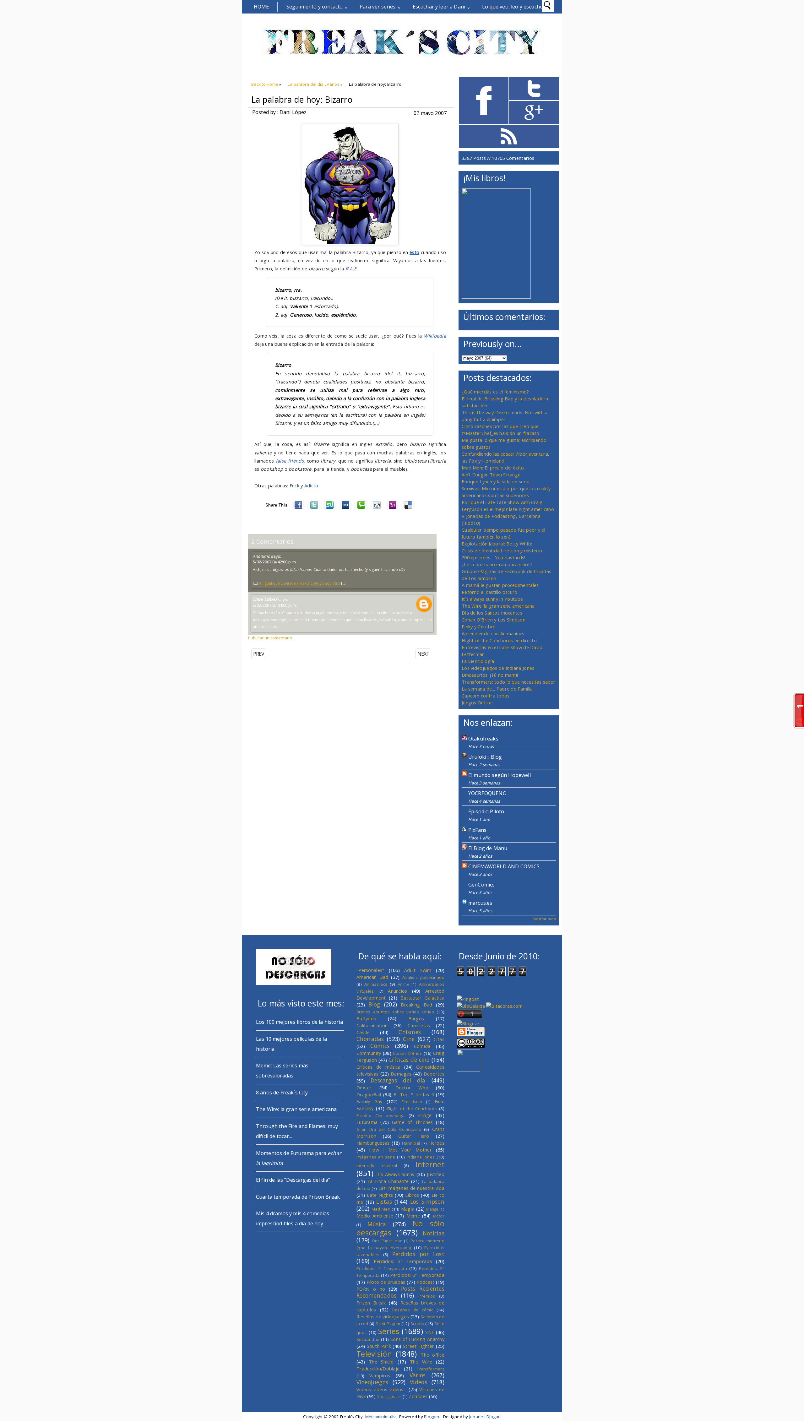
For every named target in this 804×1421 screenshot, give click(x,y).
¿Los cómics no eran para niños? (497, 564)
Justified (435, 1174)
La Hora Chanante (388, 1181)
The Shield (381, 1362)
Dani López (265, 599)
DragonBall (368, 1094)
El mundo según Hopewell (499, 775)
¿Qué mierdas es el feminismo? (495, 391)
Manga (432, 1209)
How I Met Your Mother (400, 1150)
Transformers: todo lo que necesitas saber (508, 682)
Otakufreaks (483, 738)
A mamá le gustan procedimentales (500, 585)
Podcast (425, 1282)
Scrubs (417, 1323)
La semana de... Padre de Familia (497, 689)
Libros (412, 1195)
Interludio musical (376, 1166)
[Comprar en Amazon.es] (496, 297)
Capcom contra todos (486, 695)
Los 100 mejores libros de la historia (299, 1021)
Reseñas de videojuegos (382, 1316)
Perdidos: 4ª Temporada (381, 1268)
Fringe (425, 1115)
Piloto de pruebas (386, 1282)
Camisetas (419, 1025)
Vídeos (418, 1382)
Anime (403, 984)
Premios (427, 1296)
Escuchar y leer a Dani (439, 6)
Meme (413, 1215)
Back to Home (264, 84)
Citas (439, 1039)
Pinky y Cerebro (479, 626)
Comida (422, 1046)
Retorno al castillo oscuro (490, 592)
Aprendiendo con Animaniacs (493, 633)
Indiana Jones (421, 1157)
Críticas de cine (409, 1059)
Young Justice (389, 1396)
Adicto (311, 485)
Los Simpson (427, 1201)
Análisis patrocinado (423, 977)
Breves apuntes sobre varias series (395, 1012)
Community (368, 1053)
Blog (374, 1004)
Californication (372, 1025)
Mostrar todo (544, 918)
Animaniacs (375, 984)
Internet (430, 1164)
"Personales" (370, 970)
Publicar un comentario (270, 638)
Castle (363, 1032)
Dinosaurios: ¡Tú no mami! (490, 675)
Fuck (294, 485)
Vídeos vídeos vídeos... (381, 1389)
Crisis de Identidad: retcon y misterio (502, 550)
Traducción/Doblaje (377, 1368)
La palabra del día (306, 84)
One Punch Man (387, 1240)
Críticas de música (378, 1067)
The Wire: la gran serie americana (498, 606)
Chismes (410, 1032)
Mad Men (381, 1209)
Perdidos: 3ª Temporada (403, 1261)
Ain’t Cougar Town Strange (491, 474)
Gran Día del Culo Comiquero (388, 1129)
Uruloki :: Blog (485, 756)
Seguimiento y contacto (314, 6)
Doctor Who (411, 1087)
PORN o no (370, 1289)
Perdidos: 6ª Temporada (417, 1275)
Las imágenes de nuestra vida (411, 1188)
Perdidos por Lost (418, 1254)
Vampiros (379, 1375)
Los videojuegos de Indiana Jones (498, 668)
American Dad (372, 977)
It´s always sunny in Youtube (492, 599)
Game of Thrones (412, 1122)
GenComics (481, 884)
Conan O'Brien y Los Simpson (493, 619)
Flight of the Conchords (412, 1108)
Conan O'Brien (407, 1053)
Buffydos (366, 1018)
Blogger (432, 1416)
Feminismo (412, 1101)
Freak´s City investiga (380, 1115)
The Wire (421, 1362)
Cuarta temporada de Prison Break (298, 1196)
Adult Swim (418, 970)
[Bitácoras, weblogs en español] (504, 1006)
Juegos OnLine (477, 702)
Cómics (379, 1045)
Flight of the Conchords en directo (499, 640)
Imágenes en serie (375, 1157)
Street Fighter (418, 1346)
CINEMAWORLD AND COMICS (504, 866)
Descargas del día (398, 1080)
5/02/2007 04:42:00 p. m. (275, 562)
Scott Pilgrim (388, 1323)
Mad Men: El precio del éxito (493, 467)
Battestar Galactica (422, 998)
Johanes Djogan (485, 1416)
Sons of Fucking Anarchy (417, 1339)
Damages (401, 1074)
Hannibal (411, 1143)
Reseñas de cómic (412, 1310)
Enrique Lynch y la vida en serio (496, 481)
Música (376, 1224)
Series (388, 1331)
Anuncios (397, 991)
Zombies (418, 1396)
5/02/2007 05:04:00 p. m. (275, 605)
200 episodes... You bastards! (493, 557)
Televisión (374, 1354)
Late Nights (380, 1195)
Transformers (430, 1369)
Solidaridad (367, 1339)
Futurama (367, 1122)
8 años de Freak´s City (282, 1092)
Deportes (434, 1074)
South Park (379, 1346)
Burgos (416, 1018)
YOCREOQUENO (487, 793)
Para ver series (377, 6)
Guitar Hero (413, 1136)
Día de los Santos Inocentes (492, 613)
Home (261, 6)
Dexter (364, 1087)
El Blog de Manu (487, 848)
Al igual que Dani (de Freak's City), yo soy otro (299, 583)
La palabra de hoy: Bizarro (301, 99)
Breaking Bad (416, 1004)
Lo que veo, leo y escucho (512, 6)
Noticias (433, 1233)
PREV (258, 653)
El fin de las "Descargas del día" (293, 1179)
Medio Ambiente (374, 1215)
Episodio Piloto (486, 811)
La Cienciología (478, 661)
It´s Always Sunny (395, 1174)
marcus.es (480, 902)
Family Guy (369, 1101)
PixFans (477, 830)
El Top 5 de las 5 (414, 1094)
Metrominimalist (381, 1416)
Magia (407, 1209)
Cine (409, 1039)
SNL (429, 1332)
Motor (438, 1215)
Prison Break (371, 1302)
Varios (333, 84)
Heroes (436, 1143)
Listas (384, 1201)
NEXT (423, 653)
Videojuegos (372, 1382)
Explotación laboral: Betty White (497, 543)
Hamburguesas (373, 1143)
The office (432, 1355)
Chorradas (370, 1039)
